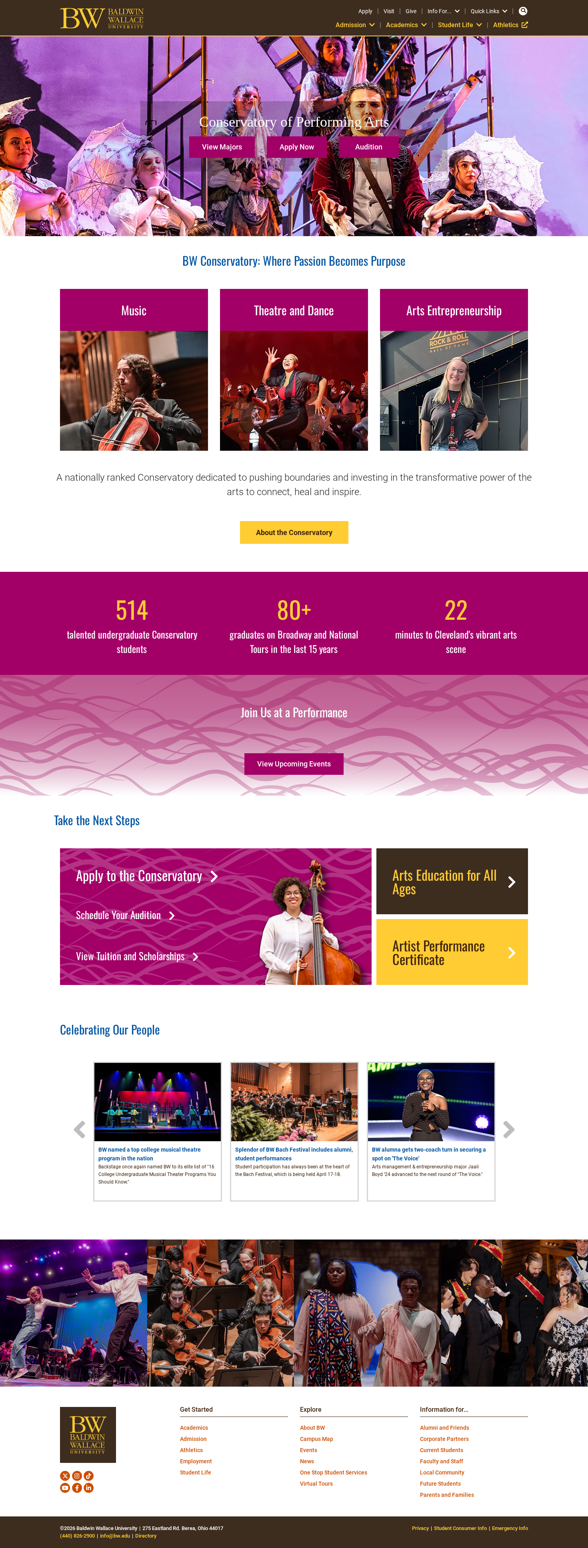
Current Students (441, 1450)
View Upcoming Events (294, 764)
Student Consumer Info (460, 1528)
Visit (389, 11)
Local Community (442, 1472)
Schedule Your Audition (118, 914)
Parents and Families (447, 1495)
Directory (145, 1536)
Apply (365, 11)
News (307, 1461)
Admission (193, 1439)
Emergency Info (510, 1528)
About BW (312, 1428)
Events (308, 1450)
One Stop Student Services (333, 1472)
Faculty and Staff (441, 1461)
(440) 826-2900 (77, 1536)
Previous (79, 1130)
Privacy (420, 1528)
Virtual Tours (316, 1483)
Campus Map (316, 1439)
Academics (194, 1428)
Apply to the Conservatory (139, 875)
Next (509, 1130)
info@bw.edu (115, 1536)
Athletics (510, 25)
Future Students (440, 1483)
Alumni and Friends (444, 1428)
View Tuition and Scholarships (130, 955)
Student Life (195, 1472)
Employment (196, 1461)
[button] (224, 144)
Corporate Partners (444, 1439)
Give (411, 11)
